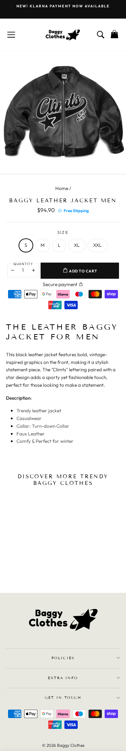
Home (61, 188)
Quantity (23, 264)
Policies (62, 658)
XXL (97, 245)
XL (77, 245)
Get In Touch (63, 697)
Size (63, 232)
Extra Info (63, 678)
